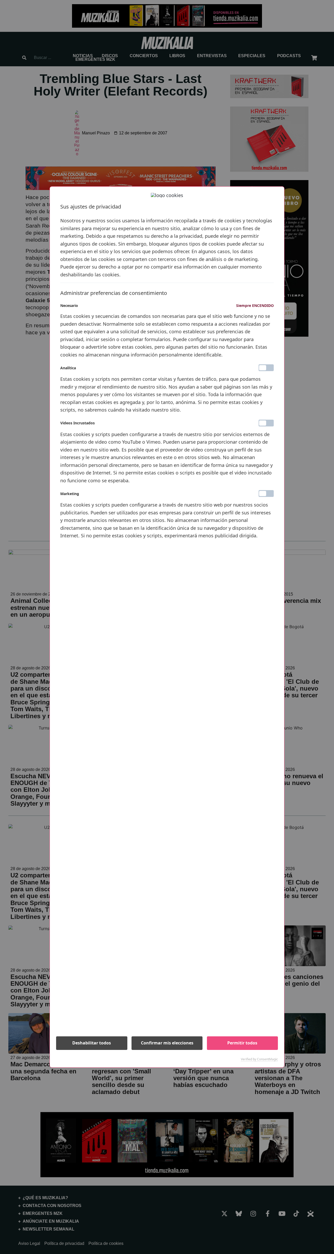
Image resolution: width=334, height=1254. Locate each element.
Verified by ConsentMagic (259, 1059)
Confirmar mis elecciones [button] (167, 1043)
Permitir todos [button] (242, 1043)
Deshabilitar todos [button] (91, 1043)
